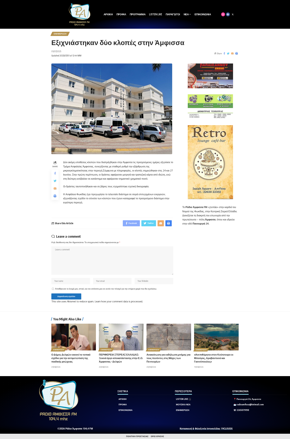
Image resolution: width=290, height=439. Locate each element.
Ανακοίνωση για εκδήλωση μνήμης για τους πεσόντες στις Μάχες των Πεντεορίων (168, 358)
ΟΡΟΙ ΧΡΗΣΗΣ (157, 436)
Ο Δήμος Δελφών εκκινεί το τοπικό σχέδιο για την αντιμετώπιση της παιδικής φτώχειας (70, 358)
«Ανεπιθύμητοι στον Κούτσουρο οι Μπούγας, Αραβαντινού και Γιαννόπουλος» (213, 358)
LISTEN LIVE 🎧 (183, 399)
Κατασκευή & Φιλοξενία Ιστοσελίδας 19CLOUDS (206, 428)
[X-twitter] (233, 14)
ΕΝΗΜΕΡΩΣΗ (60, 34)
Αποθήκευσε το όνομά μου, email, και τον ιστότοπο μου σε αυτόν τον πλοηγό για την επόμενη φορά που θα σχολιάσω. (106, 289)
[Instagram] (223, 14)
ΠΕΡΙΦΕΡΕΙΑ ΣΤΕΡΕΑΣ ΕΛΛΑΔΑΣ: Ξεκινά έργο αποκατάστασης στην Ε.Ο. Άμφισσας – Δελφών (121, 358)
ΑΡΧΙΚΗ (123, 399)
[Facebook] (228, 14)
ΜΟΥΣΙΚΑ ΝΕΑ (183, 404)
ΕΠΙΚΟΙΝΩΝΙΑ (125, 410)
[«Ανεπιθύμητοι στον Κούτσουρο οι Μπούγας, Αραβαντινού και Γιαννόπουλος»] (216, 337)
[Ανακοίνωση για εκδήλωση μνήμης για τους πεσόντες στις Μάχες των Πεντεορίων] (169, 337)
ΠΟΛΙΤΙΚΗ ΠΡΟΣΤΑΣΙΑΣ (137, 436)
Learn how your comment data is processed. (119, 301)
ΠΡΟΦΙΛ (123, 404)
